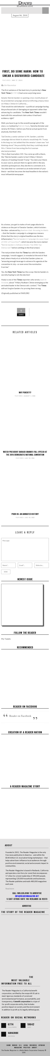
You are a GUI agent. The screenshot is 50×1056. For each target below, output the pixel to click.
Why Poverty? (25, 392)
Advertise (26, 905)
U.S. (20, 1045)
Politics (26, 1047)
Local (26, 1045)
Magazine (18, 1047)
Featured (6, 80)
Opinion (41, 1045)
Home (9, 1045)
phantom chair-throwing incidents (34, 230)
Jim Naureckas (10, 85)
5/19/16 (15, 93)
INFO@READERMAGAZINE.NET (27, 896)
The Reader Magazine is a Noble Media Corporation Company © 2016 (23, 1051)
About (34, 1047)
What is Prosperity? (25, 673)
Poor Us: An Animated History (25, 514)
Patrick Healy (23, 126)
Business (19, 678)
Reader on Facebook (25, 706)
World (14, 1045)
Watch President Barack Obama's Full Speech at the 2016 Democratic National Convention (25, 453)
